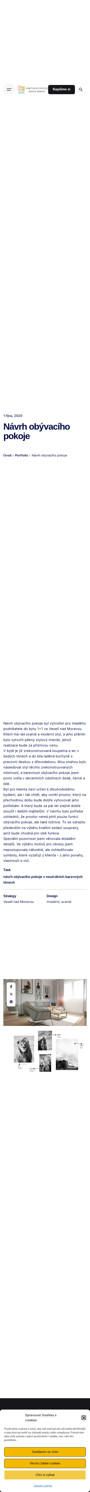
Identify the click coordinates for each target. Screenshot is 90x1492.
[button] (84, 1418)
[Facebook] (11, 987)
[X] (11, 994)
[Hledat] (81, 89)
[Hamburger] (9, 89)
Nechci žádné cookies (45, 1463)
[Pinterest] (11, 1002)
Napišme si (61, 89)
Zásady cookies (43, 1485)
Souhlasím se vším (45, 1451)
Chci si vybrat (45, 1475)
